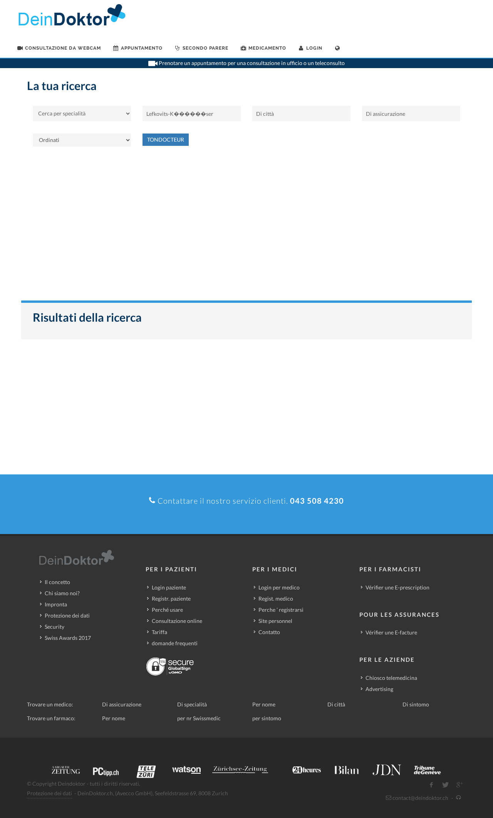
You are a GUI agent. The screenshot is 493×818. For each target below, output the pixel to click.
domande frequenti (175, 643)
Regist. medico (275, 598)
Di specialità (192, 704)
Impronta (56, 604)
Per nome (263, 704)
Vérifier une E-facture (391, 632)
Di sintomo (415, 704)
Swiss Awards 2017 (68, 637)
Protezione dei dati (67, 615)
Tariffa (159, 632)
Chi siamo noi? (62, 593)
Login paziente (169, 587)
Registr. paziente (171, 598)
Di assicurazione (121, 704)
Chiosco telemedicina (391, 677)
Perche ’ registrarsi (281, 609)
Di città (336, 704)
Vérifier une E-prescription (397, 587)
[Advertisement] (246, 227)
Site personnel (275, 621)
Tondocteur (165, 139)
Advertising (379, 689)
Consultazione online (177, 621)
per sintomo (266, 718)
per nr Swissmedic (199, 718)
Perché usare (167, 609)
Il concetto (57, 582)
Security (54, 626)
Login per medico (279, 587)
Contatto (269, 632)
